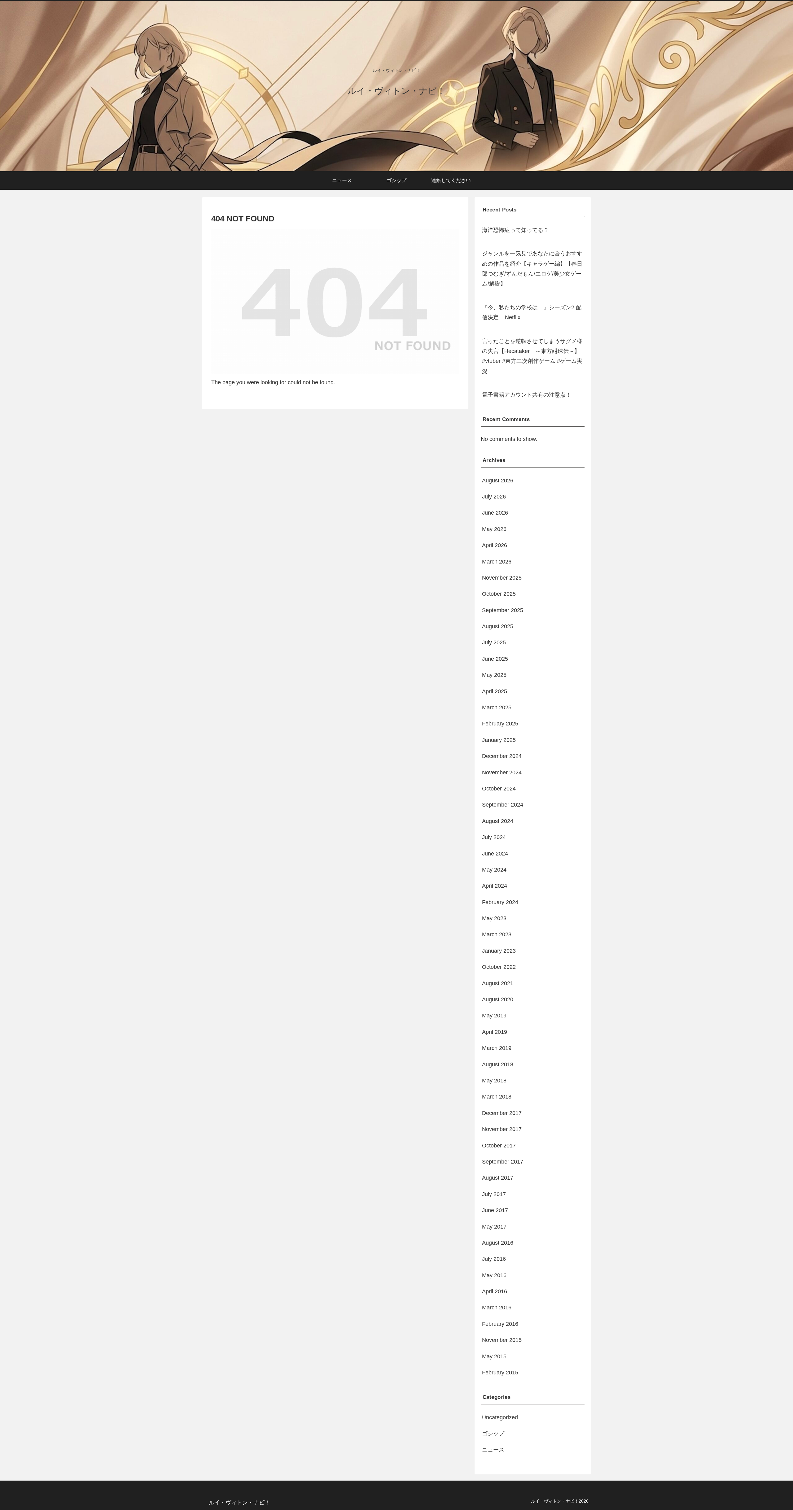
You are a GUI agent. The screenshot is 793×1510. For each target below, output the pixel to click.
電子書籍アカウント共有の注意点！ (526, 395)
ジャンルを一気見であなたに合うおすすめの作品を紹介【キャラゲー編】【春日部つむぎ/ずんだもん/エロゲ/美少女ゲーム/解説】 (532, 268)
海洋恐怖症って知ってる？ (515, 230)
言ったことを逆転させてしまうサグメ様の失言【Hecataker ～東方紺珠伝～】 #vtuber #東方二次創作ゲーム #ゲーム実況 (532, 356)
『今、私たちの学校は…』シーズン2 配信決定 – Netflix (531, 312)
